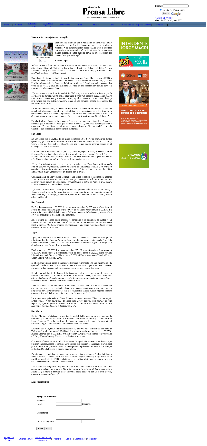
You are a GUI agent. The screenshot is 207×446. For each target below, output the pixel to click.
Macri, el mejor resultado (43, 57)
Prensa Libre (179, 10)
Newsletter (91, 439)
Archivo (57, 439)
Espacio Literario (143, 24)
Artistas (96, 24)
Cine (112, 24)
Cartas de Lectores (32, 24)
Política (159, 24)
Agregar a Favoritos (163, 18)
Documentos (64, 24)
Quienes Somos (26, 439)
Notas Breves (128, 24)
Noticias (18, 24)
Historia (80, 24)
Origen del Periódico (9, 438)
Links (68, 439)
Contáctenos (79, 439)
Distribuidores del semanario (43, 438)
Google (166, 10)
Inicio (6, 24)
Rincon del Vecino (48, 24)
